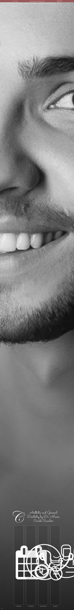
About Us (54, 3)
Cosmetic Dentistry (49, 3)
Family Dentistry (33, 3)
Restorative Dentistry (41, 3)
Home (14, 3)
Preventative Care (27, 3)
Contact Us (59, 3)
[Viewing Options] (2, 608)
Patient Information (19, 3)
